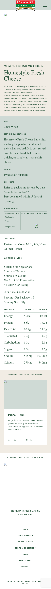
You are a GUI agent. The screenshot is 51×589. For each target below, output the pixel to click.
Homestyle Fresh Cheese (29, 66)
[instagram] (10, 574)
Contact (25, 567)
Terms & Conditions (25, 548)
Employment (25, 560)
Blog (25, 529)
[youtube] (40, 574)
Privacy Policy (25, 542)
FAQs (25, 554)
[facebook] (20, 574)
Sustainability (25, 535)
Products (9, 66)
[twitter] (30, 574)
